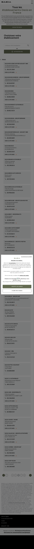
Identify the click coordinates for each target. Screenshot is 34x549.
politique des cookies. (24, 275)
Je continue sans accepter (26, 256)
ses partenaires (12, 263)
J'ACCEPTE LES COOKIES (17, 286)
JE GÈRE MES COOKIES (17, 290)
